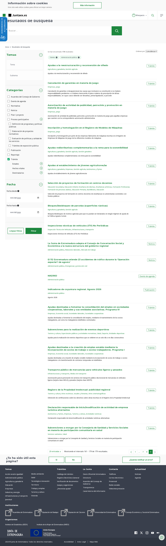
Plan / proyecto (17, 115)
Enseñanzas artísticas (104, 187)
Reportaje (15, 155)
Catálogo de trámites (65, 474)
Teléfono (112, 474)
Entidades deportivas (116, 333)
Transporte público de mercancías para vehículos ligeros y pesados (85, 370)
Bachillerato (91, 190)
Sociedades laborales (76, 313)
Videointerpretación (116, 488)
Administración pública (56, 250)
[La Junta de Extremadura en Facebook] (136, 532)
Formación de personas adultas (59, 190)
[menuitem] (43, 474)
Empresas (51, 87)
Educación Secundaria (56, 187)
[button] (139, 15)
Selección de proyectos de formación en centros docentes (80, 183)
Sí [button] (56, 460)
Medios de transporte (78, 374)
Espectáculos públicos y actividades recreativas (78, 333)
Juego (58, 87)
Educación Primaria (79, 190)
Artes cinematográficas (97, 393)
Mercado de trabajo (88, 250)
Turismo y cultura (54, 333)
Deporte (105, 333)
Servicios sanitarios (55, 434)
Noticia (14, 110)
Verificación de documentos (67, 481)
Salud (99, 333)
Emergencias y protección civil (76, 266)
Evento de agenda (18, 101)
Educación (100, 190)
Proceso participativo (20, 119)
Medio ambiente (37, 474)
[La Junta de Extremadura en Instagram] (147, 532)
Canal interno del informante (94, 491)
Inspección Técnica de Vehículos (59, 229)
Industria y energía (12, 492)
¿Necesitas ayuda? (64, 488)
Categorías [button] (15, 90)
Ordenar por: (140, 51)
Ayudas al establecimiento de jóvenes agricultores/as (77, 166)
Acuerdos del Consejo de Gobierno (25, 97)
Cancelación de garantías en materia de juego (73, 83)
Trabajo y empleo (38, 488)
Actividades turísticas (94, 414)
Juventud (8, 499)
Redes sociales (114, 485)
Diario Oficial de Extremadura (94, 474)
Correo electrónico (116, 478)
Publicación (16, 150)
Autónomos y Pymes (94, 169)
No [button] (73, 460)
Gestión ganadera (84, 151)
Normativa (15, 106)
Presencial (113, 481)
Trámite (14, 159)
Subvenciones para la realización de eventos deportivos (78, 330)
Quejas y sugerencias (65, 485)
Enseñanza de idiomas (87, 187)
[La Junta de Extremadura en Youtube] (152, 532)
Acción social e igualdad (14, 474)
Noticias (138, 474)
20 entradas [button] (56, 452)
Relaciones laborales (72, 250)
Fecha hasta (12, 205)
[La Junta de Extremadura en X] (141, 532)
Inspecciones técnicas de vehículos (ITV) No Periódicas (78, 226)
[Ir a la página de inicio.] (11, 15)
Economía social (62, 313)
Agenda (138, 478)
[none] (155, 452)
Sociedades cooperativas (94, 313)
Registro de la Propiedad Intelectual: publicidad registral (79, 390)
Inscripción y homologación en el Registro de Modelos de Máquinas (85, 128)
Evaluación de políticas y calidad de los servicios (25, 139)
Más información (87, 5)
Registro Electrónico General (68, 478)
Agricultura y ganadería (56, 69)
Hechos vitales (18, 168)
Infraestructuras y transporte (83, 229)
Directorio (87, 478)
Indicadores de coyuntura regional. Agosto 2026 (74, 289)
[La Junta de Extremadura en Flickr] (158, 532)
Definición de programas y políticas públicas (25, 125)
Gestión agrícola (71, 69)
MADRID (52, 276)
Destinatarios (18, 173)
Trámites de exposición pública (25, 145)
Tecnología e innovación (40, 481)
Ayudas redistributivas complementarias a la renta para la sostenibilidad (88, 148)
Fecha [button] (11, 184)
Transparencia (88, 487)
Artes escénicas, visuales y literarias (74, 393)
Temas (11, 55)
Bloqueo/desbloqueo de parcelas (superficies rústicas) (78, 206)
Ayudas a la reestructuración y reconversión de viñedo (78, 65)
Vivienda (34, 495)
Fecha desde (12, 191)
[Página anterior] (131, 452)
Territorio (35, 485)
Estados (15, 164)
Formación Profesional (121, 187)
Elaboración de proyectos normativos (21, 132)
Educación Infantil (71, 187)
